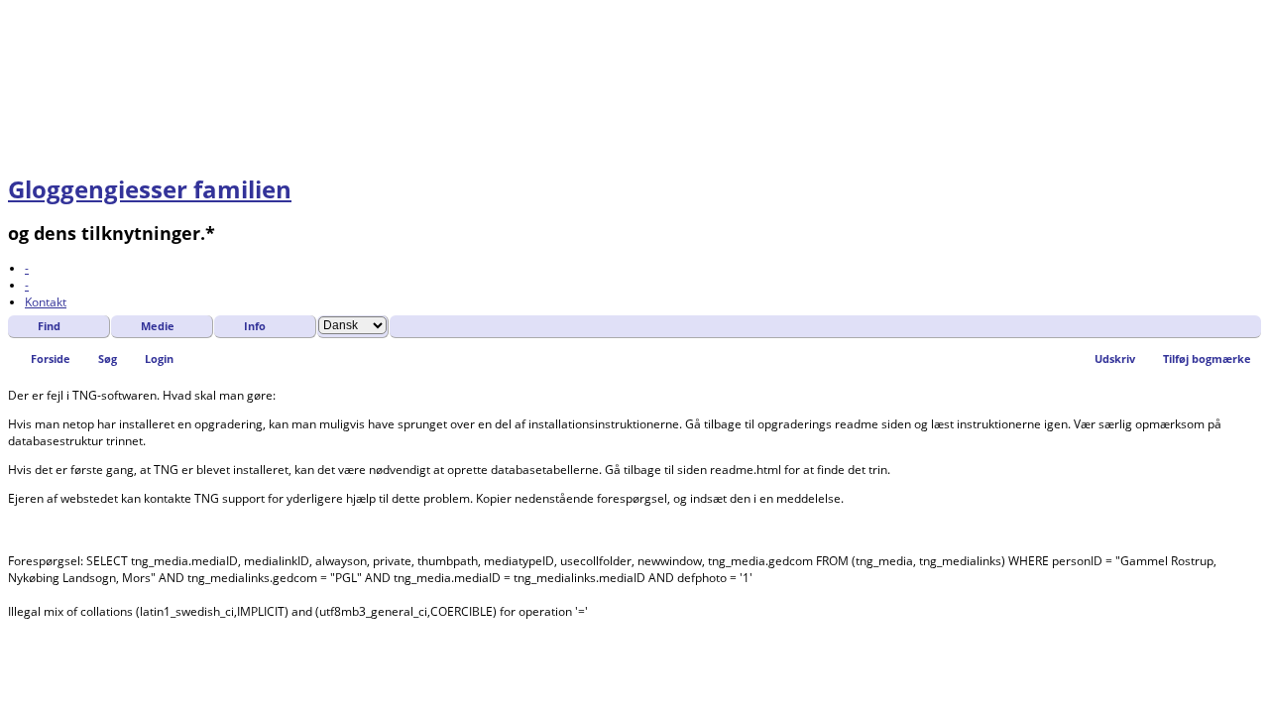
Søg (107, 358)
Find (49, 325)
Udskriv (1115, 358)
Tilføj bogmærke (1207, 358)
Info (255, 325)
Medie (157, 325)
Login (159, 358)
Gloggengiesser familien (149, 189)
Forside (50, 358)
